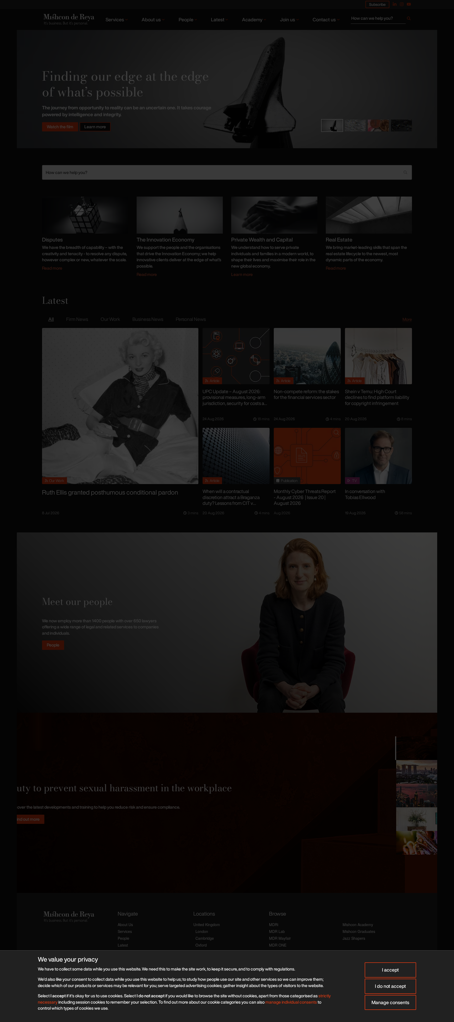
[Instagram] (402, 4)
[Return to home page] (68, 19)
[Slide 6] (416, 843)
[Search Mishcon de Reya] (381, 19)
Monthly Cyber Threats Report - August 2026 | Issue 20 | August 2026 (305, 497)
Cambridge (204, 938)
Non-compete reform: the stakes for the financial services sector (306, 394)
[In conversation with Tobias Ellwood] (378, 456)
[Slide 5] (416, 819)
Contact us (324, 19)
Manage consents (390, 1002)
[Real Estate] (369, 214)
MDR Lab (277, 931)
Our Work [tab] (110, 319)
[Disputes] (85, 214)
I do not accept (390, 986)
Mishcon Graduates (359, 931)
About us (151, 19)
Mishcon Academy (358, 924)
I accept (390, 969)
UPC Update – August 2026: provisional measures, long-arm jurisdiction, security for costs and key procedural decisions (236, 400)
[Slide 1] (332, 125)
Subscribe (377, 4)
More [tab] (407, 319)
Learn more (95, 127)
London (201, 931)
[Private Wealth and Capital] (274, 214)
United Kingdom (206, 924)
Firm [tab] (77, 319)
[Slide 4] (401, 125)
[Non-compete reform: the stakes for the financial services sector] (307, 356)
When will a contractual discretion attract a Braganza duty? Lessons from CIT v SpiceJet (231, 500)
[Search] (409, 19)
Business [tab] (147, 319)
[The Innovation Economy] (180, 214)
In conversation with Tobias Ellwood (365, 494)
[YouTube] (409, 4)
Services (115, 19)
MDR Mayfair (280, 938)
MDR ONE (277, 945)
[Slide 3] (378, 125)
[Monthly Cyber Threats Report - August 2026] (307, 456)
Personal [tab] (191, 319)
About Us (125, 924)
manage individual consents (291, 1002)
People (186, 19)
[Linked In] (394, 4)
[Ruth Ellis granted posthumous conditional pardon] (120, 406)
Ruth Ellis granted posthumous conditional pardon (110, 492)
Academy (252, 19)
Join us (287, 19)
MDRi (273, 924)
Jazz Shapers (354, 938)
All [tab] (51, 319)
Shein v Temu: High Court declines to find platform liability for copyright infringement (377, 397)
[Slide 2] (355, 125)
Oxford (201, 945)
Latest (217, 19)
